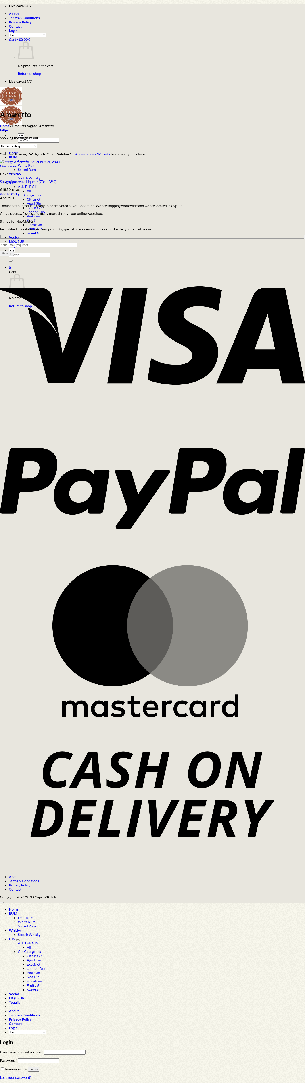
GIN (12, 939)
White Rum (26, 165)
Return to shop (29, 73)
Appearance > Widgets (92, 154)
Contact (15, 26)
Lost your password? (15, 1077)
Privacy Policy (20, 22)
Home (4, 126)
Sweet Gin (34, 233)
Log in (34, 1069)
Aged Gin (34, 960)
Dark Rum (25, 917)
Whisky (15, 174)
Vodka (14, 237)
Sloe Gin (33, 977)
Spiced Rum (27, 169)
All (29, 191)
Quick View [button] (9, 166)
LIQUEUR (16, 241)
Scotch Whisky (29, 178)
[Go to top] (2, 902)
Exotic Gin (35, 964)
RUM (13, 157)
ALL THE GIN (28, 186)
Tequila (14, 1002)
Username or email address (22, 1052)
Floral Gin (34, 224)
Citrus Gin (35, 199)
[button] (13, 30)
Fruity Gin (34, 985)
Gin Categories (29, 195)
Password (8, 1060)
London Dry (36, 968)
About (14, 13)
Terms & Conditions (24, 18)
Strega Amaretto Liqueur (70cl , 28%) (28, 181)
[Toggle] (19, 914)
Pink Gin (33, 216)
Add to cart (8, 193)
